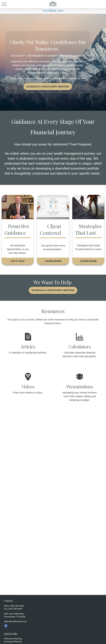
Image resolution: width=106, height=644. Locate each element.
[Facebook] (6, 626)
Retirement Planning (13, 639)
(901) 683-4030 (17, 606)
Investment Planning (13, 641)
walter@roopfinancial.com (15, 621)
